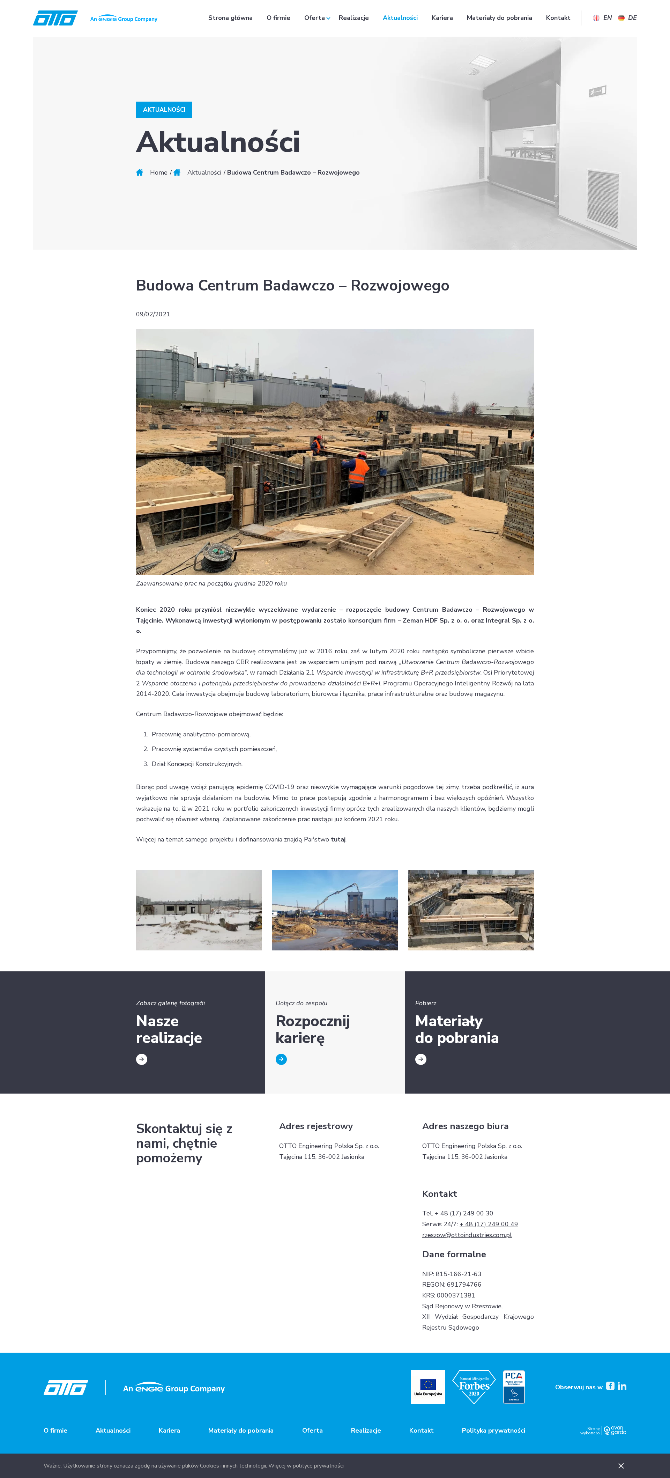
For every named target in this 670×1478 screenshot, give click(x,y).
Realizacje (354, 18)
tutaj (338, 839)
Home (159, 172)
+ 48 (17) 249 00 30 (464, 1213)
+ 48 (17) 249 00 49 (489, 1224)
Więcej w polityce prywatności (306, 1466)
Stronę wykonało (590, 1430)
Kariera (442, 18)
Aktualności (400, 18)
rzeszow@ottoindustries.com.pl (467, 1235)
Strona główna (230, 18)
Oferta (314, 18)
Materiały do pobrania (499, 18)
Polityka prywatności (493, 1430)
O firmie (278, 18)
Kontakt (558, 18)
